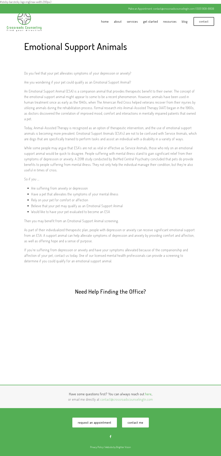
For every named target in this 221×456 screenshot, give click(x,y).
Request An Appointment (94, 422)
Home (105, 21)
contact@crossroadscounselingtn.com (126, 399)
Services (132, 21)
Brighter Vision (123, 447)
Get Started (150, 21)
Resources (170, 21)
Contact (204, 21)
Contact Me (135, 422)
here (148, 394)
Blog (185, 21)
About (118, 21)
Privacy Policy (96, 447)
